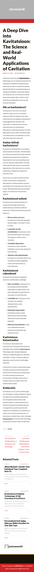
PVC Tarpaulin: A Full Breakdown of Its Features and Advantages (11, 442)
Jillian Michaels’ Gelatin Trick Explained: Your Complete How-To (17, 469)
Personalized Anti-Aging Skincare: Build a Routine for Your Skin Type (16, 523)
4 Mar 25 (6, 491)
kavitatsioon (24, 78)
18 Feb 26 (6, 518)
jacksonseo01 (20, 73)
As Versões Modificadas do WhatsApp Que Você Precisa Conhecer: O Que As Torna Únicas (23, 445)
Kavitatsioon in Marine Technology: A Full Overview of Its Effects (14, 496)
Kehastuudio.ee (25, 349)
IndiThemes (19, 566)
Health (9, 429)
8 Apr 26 (6, 464)
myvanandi (17, 9)
